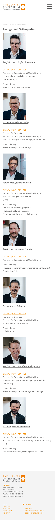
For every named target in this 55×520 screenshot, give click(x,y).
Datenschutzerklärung (34, 511)
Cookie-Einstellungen (34, 513)
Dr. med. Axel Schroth (14, 306)
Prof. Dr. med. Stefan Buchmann (19, 62)
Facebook (28, 504)
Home (5, 24)
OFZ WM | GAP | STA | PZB (14, 69)
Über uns (6, 506)
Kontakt (6, 513)
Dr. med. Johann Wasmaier (16, 426)
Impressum (29, 509)
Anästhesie (7, 509)
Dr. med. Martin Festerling (16, 122)
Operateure (12, 24)
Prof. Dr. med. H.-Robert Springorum (21, 366)
